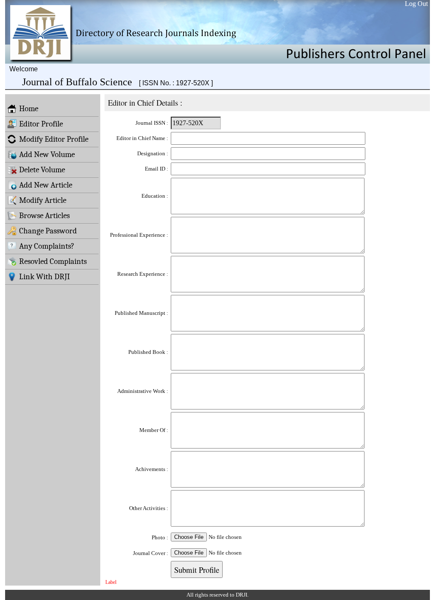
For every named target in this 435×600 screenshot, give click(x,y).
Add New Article (45, 185)
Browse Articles (44, 215)
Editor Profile (41, 124)
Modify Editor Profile (53, 139)
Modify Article (42, 200)
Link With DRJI (44, 276)
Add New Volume (47, 154)
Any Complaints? (46, 246)
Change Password (48, 231)
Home (28, 108)
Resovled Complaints (53, 261)
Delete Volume (42, 169)
